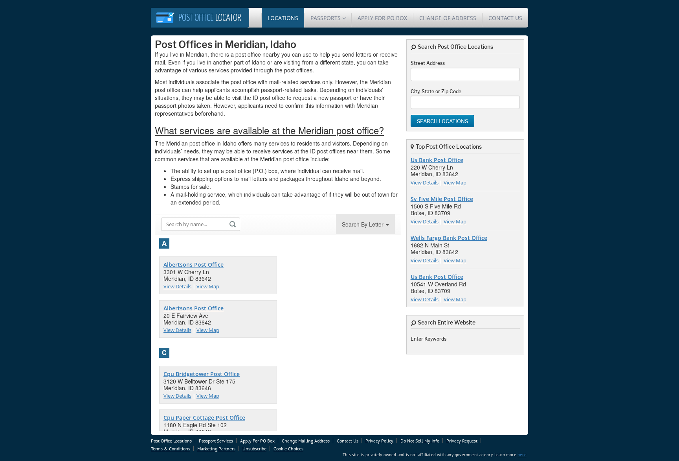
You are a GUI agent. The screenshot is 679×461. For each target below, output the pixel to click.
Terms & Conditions (170, 449)
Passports (325, 18)
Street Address (428, 63)
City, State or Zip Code (436, 91)
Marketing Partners (216, 449)
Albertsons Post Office (193, 264)
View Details (177, 286)
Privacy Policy (379, 441)
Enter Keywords (428, 339)
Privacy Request (461, 441)
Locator (209, 18)
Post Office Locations (171, 441)
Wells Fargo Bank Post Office (449, 238)
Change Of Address (447, 18)
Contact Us (505, 18)
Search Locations (442, 121)
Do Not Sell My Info (419, 441)
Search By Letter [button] (363, 224)
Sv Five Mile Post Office (442, 199)
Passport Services (216, 441)
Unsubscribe (254, 449)
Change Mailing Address (306, 441)
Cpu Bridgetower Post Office (201, 374)
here (522, 454)
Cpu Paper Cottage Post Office (204, 417)
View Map (207, 286)
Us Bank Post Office (437, 160)
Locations (283, 18)
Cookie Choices (288, 449)
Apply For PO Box (382, 18)
